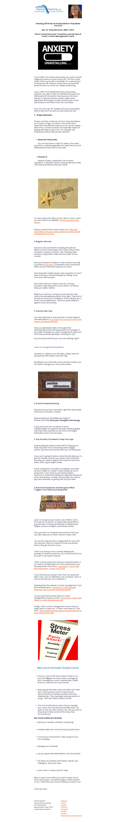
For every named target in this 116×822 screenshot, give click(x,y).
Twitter (63, 803)
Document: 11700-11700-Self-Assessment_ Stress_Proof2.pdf (56, 567)
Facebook (64, 801)
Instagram (64, 809)
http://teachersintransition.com (71, 816)
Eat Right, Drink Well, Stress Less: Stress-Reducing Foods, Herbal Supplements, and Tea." (57, 231)
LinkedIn (64, 805)
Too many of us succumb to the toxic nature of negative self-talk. (58, 320)
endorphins (49, 264)
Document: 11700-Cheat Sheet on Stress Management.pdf (58, 599)
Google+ (64, 811)
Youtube (64, 814)
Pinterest (64, 807)
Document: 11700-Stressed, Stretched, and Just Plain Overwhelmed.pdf (55, 588)
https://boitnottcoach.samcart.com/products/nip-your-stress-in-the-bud (58, 611)
